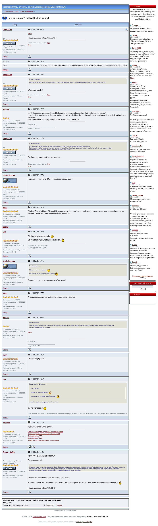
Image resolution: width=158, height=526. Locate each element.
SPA (133, 182)
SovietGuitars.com (39, 517)
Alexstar (135, 25)
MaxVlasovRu (137, 146)
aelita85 (135, 230)
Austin (134, 65)
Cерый (134, 35)
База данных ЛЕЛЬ (35, 438)
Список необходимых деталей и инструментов (45, 431)
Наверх (5, 56)
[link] (30, 34)
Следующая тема (26, 11)
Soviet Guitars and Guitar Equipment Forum (47, 7)
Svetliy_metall (137, 195)
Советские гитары (10, 7)
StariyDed (135, 111)
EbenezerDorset (138, 156)
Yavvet (134, 82)
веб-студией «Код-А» (84, 522)
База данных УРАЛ (35, 436)
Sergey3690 (136, 48)
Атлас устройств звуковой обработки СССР (44, 434)
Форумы (23, 7)
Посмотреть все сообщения (142, 276)
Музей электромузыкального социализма (43, 440)
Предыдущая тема (12, 11)
